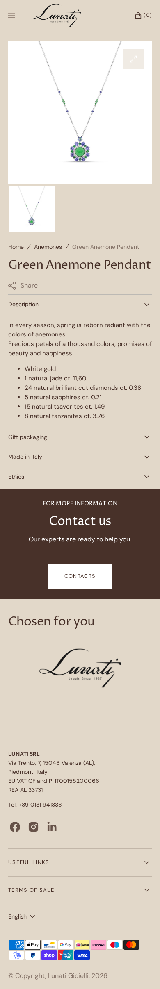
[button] (139, 16)
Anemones (48, 246)
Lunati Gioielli (68, 975)
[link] (80, 669)
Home (16, 246)
